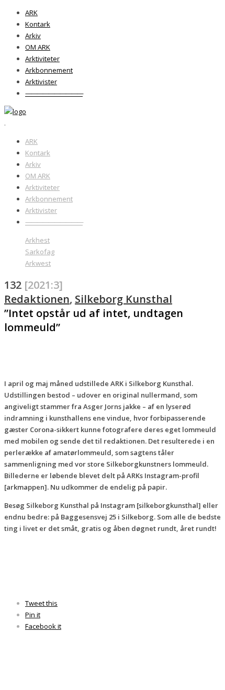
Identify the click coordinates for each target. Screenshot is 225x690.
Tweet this (41, 603)
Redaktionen (37, 299)
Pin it (32, 614)
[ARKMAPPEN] (15, 111)
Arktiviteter (42, 58)
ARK (31, 12)
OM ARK (37, 47)
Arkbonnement (49, 70)
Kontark (37, 24)
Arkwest (38, 263)
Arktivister (41, 81)
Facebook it (43, 626)
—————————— (54, 93)
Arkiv (33, 35)
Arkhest (37, 240)
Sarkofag (39, 251)
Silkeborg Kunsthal (123, 299)
